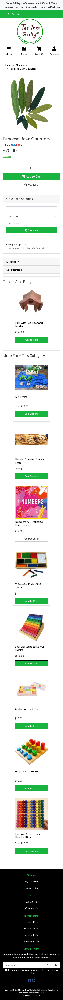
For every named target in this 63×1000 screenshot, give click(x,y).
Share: (7, 145)
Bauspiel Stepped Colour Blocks (29, 648)
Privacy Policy (31, 928)
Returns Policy (32, 934)
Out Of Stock (31, 538)
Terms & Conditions (38, 970)
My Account (31, 881)
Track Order (31, 887)
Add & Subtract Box (26, 709)
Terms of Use (31, 922)
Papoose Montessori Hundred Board (27, 835)
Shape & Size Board (26, 771)
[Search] (8, 13)
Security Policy (31, 941)
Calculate (32, 230)
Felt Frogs (21, 396)
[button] (31, 185)
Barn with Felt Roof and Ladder (29, 324)
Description (12, 261)
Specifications (14, 269)
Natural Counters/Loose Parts (29, 461)
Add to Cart (33, 176)
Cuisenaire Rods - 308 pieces (28, 585)
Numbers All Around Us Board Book (29, 523)
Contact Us (31, 908)
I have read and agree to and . (32, 971)
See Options (31, 413)
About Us (31, 901)
